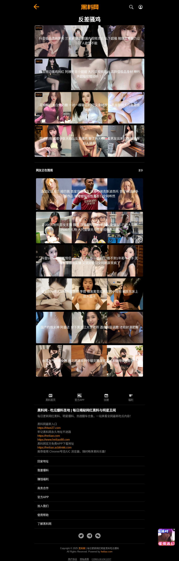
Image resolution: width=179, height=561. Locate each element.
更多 (140, 170)
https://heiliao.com (48, 435)
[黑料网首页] (89, 7)
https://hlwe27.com (48, 427)
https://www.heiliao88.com (53, 439)
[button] (163, 544)
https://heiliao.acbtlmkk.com (54, 447)
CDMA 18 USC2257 (101, 559)
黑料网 (81, 548)
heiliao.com (106, 551)
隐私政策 (84, 559)
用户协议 (72, 559)
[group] (166, 537)
